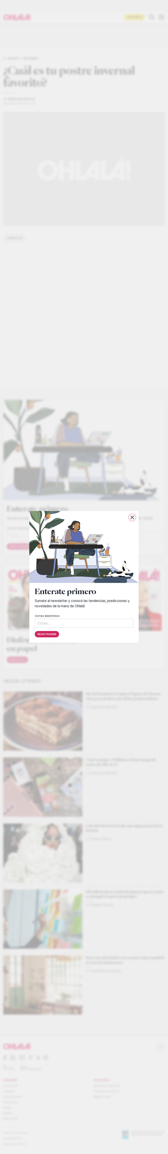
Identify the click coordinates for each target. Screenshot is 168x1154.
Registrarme (46, 634)
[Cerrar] (132, 517)
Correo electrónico (47, 616)
